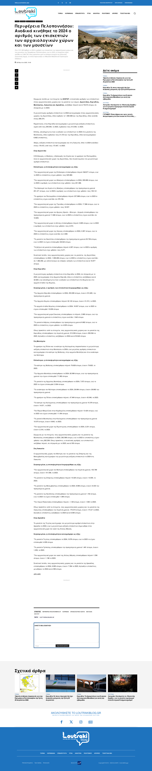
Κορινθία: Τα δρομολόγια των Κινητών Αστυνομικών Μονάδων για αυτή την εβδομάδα (117, 97)
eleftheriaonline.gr (47, 617)
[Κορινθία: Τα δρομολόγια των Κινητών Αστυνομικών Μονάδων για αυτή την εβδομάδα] (91, 683)
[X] (16, 75)
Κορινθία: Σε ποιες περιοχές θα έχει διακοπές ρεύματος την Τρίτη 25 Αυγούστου (119, 88)
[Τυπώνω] (16, 87)
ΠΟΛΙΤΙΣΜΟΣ (39, 21)
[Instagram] (66, 2)
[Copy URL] (16, 83)
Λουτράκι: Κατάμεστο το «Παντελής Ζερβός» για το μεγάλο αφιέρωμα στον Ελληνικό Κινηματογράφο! (119, 107)
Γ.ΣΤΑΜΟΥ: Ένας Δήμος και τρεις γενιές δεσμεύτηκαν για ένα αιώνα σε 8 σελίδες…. (119, 115)
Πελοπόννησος (31, 21)
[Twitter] (62, 2)
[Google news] (70, 2)
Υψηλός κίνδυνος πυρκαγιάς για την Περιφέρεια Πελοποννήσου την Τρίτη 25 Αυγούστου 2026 (118, 80)
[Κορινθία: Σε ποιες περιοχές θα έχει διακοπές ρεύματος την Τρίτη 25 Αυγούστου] (60, 683)
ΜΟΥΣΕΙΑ (89, 612)
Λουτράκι (106, 103)
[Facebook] (58, 2)
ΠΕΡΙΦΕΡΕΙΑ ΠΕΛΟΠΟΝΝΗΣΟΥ (51, 612)
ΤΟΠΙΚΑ (17, 21)
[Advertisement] (66, 83)
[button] (134, 13)
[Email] (16, 79)
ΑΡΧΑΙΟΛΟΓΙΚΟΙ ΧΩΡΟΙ (77, 612)
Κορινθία (22, 21)
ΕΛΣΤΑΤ (36, 614)
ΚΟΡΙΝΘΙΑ (66, 612)
